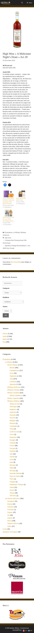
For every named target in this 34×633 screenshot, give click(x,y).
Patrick (5, 334)
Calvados (10, 507)
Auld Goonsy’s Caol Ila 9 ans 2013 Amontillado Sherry (8, 219)
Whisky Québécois (16, 395)
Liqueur (9, 518)
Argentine (13, 412)
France (12, 445)
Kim (4, 342)
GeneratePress (17, 630)
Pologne (12, 482)
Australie (13, 415)
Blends (12, 368)
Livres (5, 529)
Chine (12, 429)
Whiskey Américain (13, 387)
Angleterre (13, 409)
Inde (11, 454)
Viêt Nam (13, 496)
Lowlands (13, 382)
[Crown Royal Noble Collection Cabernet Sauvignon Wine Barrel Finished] (8, 194)
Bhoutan (12, 423)
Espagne (13, 440)
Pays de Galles (15, 476)
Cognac (10, 512)
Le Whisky (16, 232)
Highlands (13, 376)
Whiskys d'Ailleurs (13, 401)
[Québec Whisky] (5, 2)
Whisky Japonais (13, 398)
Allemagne (13, 406)
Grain (11, 373)
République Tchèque (16, 484)
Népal (12, 468)
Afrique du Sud (15, 404)
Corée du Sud (14, 432)
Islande (12, 457)
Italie (11, 462)
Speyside (13, 384)
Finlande (12, 443)
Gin (8, 515)
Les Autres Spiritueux (12, 498)
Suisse (12, 490)
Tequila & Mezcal (13, 523)
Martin (5, 339)
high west (8, 238)
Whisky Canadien (13, 393)
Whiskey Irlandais (13, 390)
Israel (12, 459)
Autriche (12, 418)
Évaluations (8, 232)
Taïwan (12, 493)
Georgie (12, 448)
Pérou (12, 479)
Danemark (13, 437)
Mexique (12, 465)
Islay (11, 379)
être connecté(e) (16, 262)
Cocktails (10, 509)
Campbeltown (14, 370)
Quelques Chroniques (10, 532)
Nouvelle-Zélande (15, 473)
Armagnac (10, 501)
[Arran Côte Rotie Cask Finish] (22, 194)
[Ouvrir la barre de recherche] (22, 2)
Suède (12, 487)
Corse (12, 434)
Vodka (9, 526)
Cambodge (13, 426)
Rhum (9, 521)
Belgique (13, 420)
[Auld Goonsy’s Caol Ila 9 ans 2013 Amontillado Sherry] (8, 213)
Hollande (13, 451)
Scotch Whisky (12, 365)
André (5, 336)
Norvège (12, 471)
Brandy (9, 504)
